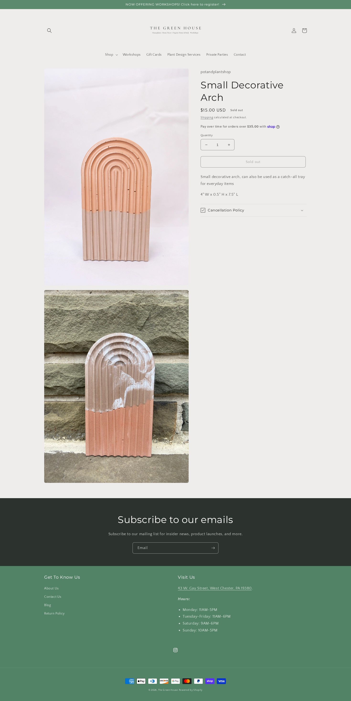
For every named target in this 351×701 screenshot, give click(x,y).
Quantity (207, 135)
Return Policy (54, 613)
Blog (47, 605)
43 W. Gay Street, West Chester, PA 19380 (215, 588)
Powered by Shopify (191, 690)
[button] (49, 30)
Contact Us (52, 597)
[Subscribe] (213, 548)
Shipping (207, 117)
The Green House (168, 690)
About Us (51, 588)
